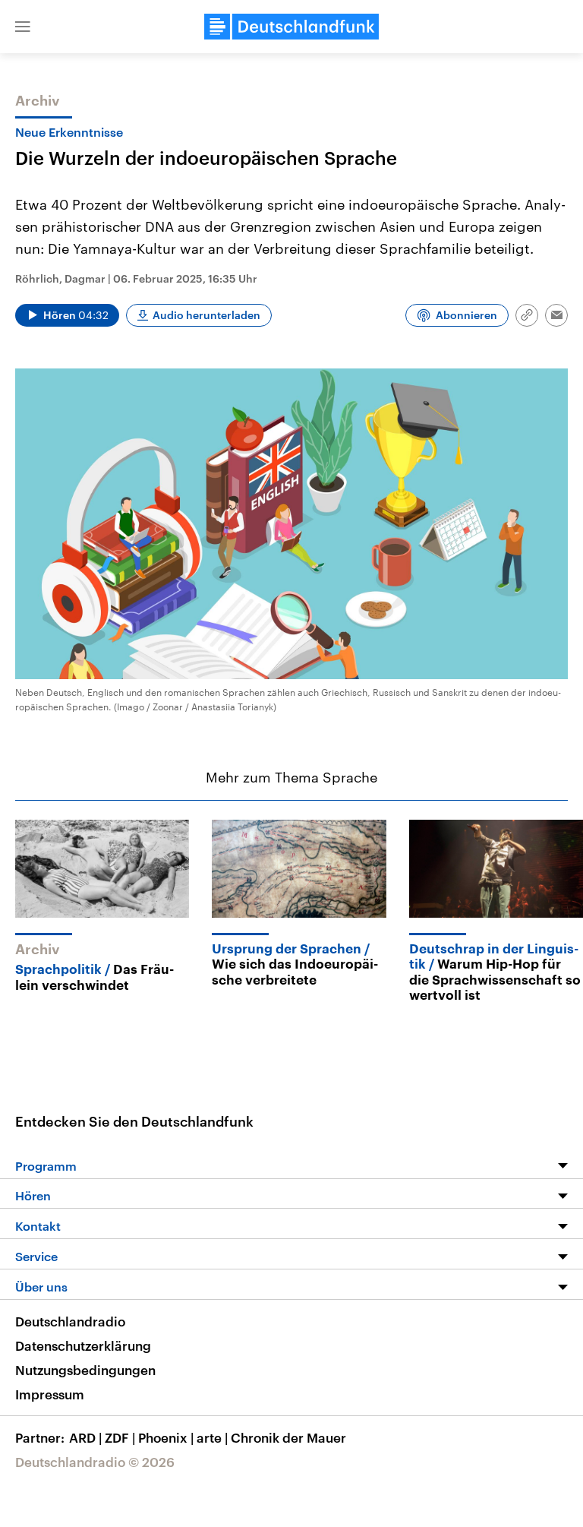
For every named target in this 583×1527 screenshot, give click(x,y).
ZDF (120, 1437)
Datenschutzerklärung (83, 1345)
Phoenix (166, 1437)
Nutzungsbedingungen (85, 1369)
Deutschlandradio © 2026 (95, 1461)
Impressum (49, 1394)
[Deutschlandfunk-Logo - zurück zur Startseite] (291, 27)
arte (212, 1437)
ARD (85, 1437)
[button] (22, 26)
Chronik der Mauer (288, 1437)
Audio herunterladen (206, 314)
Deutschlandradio (70, 1321)
